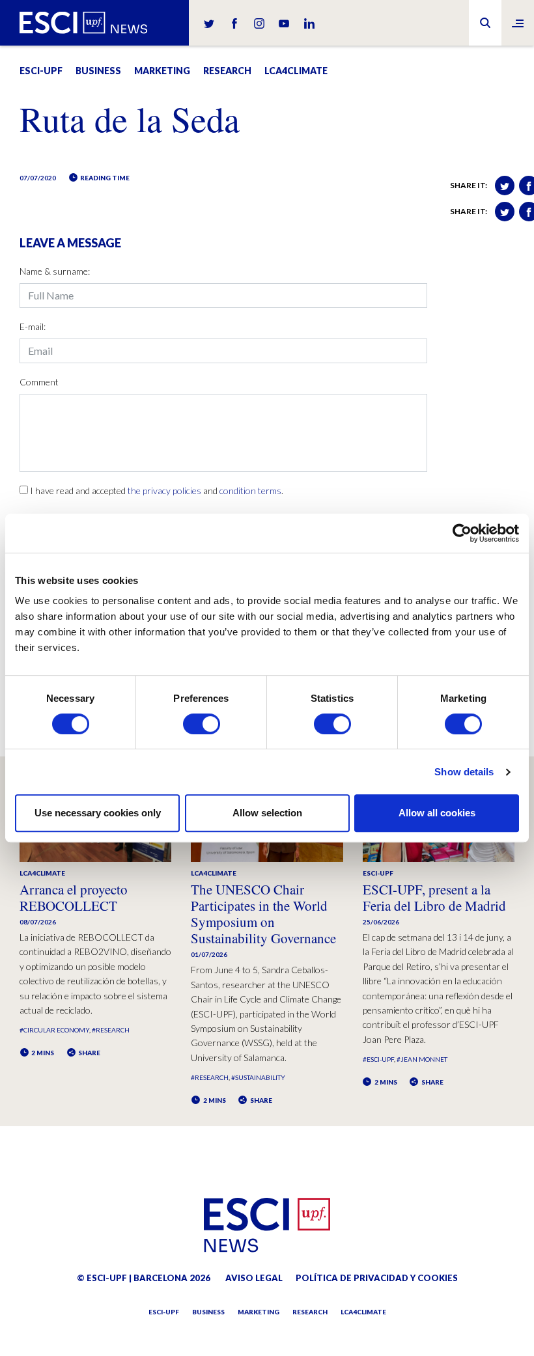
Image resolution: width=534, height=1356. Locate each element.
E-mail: (33, 326)
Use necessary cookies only (98, 812)
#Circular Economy (54, 1030)
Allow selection (267, 812)
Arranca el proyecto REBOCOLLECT (74, 897)
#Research (111, 1030)
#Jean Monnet (422, 1059)
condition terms (250, 490)
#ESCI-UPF (378, 1059)
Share (88, 1053)
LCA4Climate (296, 70)
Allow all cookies (437, 812)
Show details (464, 771)
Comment (39, 381)
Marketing (162, 70)
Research (227, 70)
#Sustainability (258, 1077)
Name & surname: (55, 271)
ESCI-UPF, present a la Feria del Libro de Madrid (434, 897)
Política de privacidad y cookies (377, 1278)
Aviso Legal (254, 1278)
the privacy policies (164, 490)
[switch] (201, 723)
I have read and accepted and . (156, 490)
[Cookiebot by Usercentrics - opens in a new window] (462, 533)
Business (98, 70)
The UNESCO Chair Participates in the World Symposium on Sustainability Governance (263, 914)
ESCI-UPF (41, 70)
